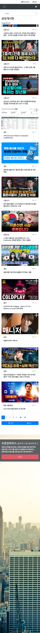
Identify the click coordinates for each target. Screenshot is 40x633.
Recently (26, 2)
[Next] (20, 417)
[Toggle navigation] (4, 7)
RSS (35, 2)
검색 (11, 423)
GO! (20, 457)
